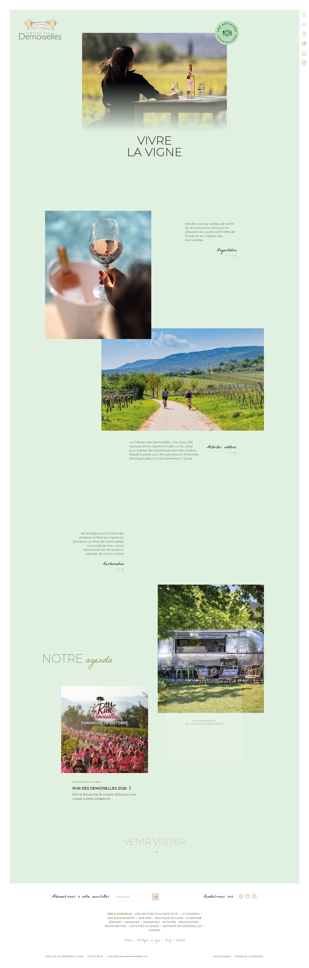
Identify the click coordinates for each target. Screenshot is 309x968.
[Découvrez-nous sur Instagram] (254, 896)
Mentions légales (222, 956)
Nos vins (145, 918)
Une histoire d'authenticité (156, 913)
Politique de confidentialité (249, 956)
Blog (168, 940)
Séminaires (151, 922)
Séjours (115, 922)
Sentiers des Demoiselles (182, 926)
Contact (180, 940)
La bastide (194, 918)
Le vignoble (191, 913)
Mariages (132, 922)
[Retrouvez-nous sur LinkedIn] (247, 896)
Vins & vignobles (119, 913)
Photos (128, 940)
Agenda (154, 930)
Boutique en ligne (169, 918)
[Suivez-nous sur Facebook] (241, 896)
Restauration (113, 565)
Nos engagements (121, 918)
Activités (169, 922)
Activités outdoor (221, 449)
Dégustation (227, 252)
